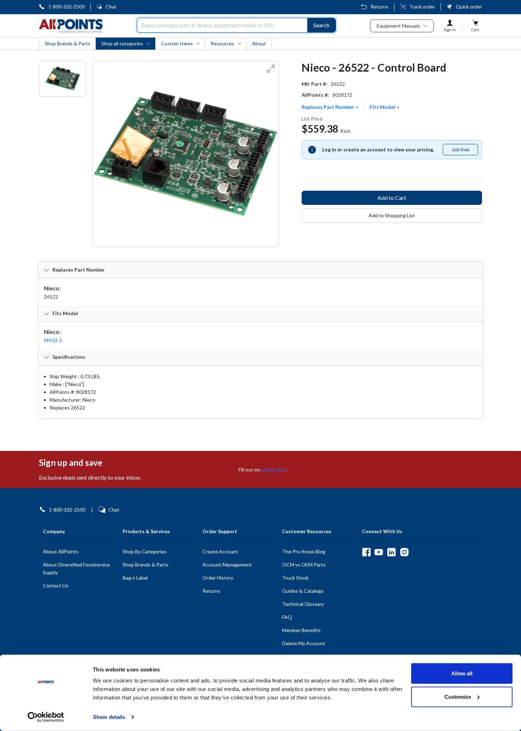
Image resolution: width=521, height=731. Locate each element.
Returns (379, 7)
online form (274, 470)
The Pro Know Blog (303, 551)
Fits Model (383, 107)
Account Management (227, 565)
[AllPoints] (71, 26)
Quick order (469, 7)
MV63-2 (53, 340)
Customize (457, 696)
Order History (217, 578)
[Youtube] (378, 552)
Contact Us (55, 585)
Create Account (220, 551)
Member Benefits (301, 630)
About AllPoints (60, 551)
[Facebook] (366, 552)
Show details (109, 717)
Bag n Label (135, 578)
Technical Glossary (303, 604)
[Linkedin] (391, 552)
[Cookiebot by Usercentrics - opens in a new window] (46, 717)
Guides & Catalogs (303, 591)
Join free (465, 151)
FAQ (287, 617)
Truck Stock (295, 578)
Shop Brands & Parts (145, 565)
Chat (111, 7)
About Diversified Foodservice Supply (76, 568)
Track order (422, 7)
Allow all (461, 673)
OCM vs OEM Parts (304, 565)
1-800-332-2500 (66, 7)
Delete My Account (303, 643)
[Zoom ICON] (270, 73)
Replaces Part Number (328, 107)
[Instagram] (404, 552)
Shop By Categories (145, 551)
